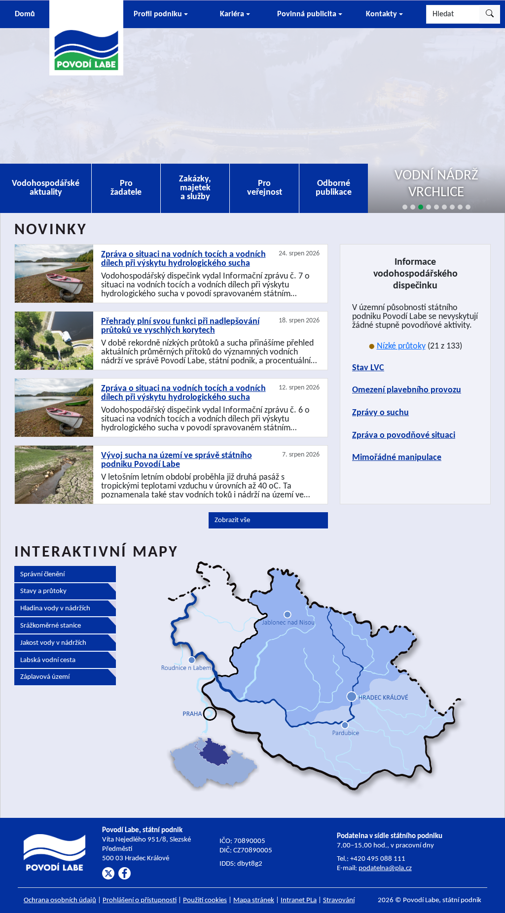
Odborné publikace (334, 188)
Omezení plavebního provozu (406, 390)
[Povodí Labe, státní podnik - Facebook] (124, 873)
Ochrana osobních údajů (60, 900)
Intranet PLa (299, 900)
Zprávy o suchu (380, 413)
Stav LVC (368, 368)
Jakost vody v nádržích (53, 643)
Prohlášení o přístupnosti (140, 900)
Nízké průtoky (401, 346)
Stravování (339, 900)
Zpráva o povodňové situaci (403, 435)
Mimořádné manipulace (396, 457)
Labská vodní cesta (47, 660)
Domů (25, 14)
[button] (160, 14)
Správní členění (42, 574)
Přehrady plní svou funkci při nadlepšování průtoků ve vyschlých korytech (180, 326)
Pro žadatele (126, 188)
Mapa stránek (253, 900)
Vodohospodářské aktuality (45, 188)
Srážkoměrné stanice (50, 626)
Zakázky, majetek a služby (195, 188)
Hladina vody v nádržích (55, 608)
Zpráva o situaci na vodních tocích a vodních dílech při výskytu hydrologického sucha (183, 259)
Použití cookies (205, 900)
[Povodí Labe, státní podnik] (86, 37)
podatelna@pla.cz (385, 868)
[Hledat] (489, 14)
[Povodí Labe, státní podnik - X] (108, 873)
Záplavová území (45, 677)
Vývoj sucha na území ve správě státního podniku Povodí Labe (176, 460)
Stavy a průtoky (43, 591)
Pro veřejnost (264, 188)
